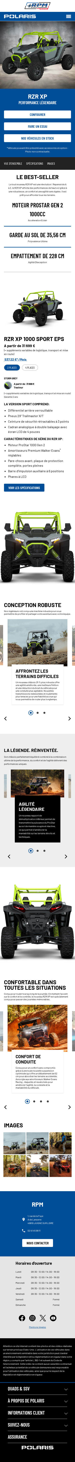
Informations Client (26, 1413)
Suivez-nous (19, 1425)
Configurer (37, 114)
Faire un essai (37, 126)
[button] (6, 719)
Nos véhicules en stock (37, 138)
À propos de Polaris (26, 1400)
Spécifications (34, 163)
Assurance (17, 1437)
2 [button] (37, 712)
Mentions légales (37, 1327)
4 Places (30, 367)
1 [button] (30, 712)
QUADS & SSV (19, 1388)
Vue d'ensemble (13, 163)
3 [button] (44, 712)
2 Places (12, 367)
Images (51, 163)
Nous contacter (38, 1243)
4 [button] (47, 1101)
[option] (38, 662)
